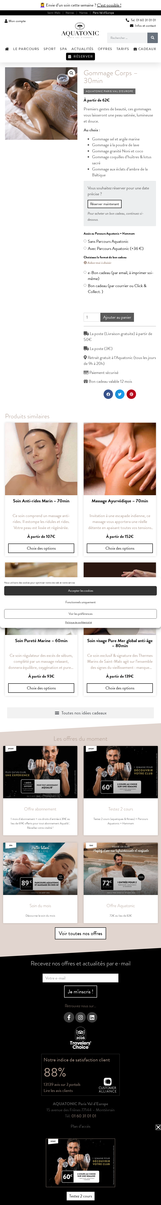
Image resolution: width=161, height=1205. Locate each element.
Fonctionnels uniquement (80, 602)
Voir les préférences (80, 613)
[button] (158, 1127)
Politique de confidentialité (78, 622)
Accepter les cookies (80, 590)
